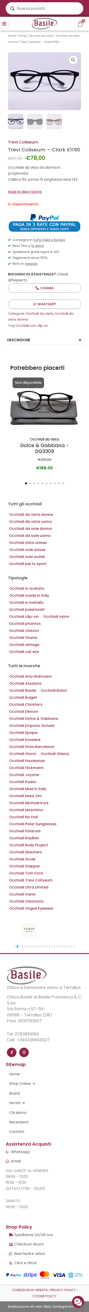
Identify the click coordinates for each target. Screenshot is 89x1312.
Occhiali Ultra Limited (28, 887)
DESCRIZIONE (18, 340)
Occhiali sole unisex (27, 549)
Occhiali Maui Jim (25, 795)
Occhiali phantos (25, 623)
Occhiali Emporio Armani (32, 725)
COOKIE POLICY (44, 1296)
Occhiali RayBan (24, 838)
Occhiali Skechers (25, 852)
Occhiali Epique (23, 732)
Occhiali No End (23, 817)
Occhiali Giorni (22, 753)
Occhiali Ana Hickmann (30, 676)
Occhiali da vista (41, 36)
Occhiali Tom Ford (26, 873)
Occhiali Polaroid (24, 831)
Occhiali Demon (23, 711)
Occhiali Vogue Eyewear (31, 908)
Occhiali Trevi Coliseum (30, 880)
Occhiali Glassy (55, 753)
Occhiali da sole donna (30, 528)
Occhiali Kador (22, 781)
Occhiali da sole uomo (30, 535)
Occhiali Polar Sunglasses (33, 824)
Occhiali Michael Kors (29, 803)
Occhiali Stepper (24, 866)
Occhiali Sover (22, 859)
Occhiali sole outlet (27, 556)
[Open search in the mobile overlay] (44, 8)
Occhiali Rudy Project (28, 845)
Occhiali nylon (56, 616)
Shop (22, 36)
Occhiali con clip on (32, 325)
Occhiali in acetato (26, 588)
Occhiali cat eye (24, 651)
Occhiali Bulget (23, 697)
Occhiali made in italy (29, 595)
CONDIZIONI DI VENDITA (30, 1290)
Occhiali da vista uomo (30, 521)
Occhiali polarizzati (26, 609)
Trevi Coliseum (23, 142)
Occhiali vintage (24, 644)
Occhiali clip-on (24, 616)
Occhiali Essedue (24, 739)
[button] (4, 23)
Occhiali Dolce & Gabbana (33, 718)
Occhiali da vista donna (31, 514)
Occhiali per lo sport (28, 563)
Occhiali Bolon (54, 690)
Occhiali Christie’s (25, 704)
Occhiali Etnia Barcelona (31, 746)
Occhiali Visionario (26, 901)
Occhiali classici (24, 630)
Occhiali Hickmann (26, 767)
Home (12, 36)
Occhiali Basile (22, 690)
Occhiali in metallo (26, 602)
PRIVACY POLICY (63, 1290)
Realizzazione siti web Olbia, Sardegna (38, 1306)
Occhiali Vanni (22, 894)
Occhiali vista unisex (28, 542)
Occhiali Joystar (24, 774)
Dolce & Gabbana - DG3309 (44, 448)
